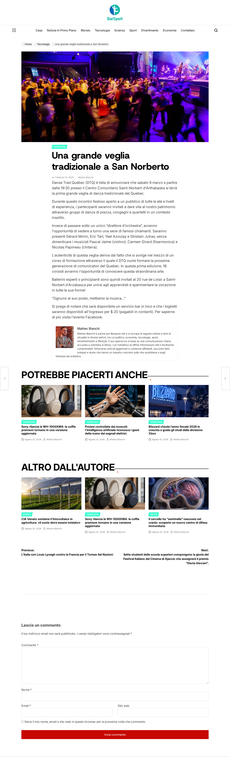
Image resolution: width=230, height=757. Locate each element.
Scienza (119, 30)
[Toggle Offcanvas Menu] (14, 30)
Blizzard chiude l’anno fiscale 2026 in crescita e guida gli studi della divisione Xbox (176, 430)
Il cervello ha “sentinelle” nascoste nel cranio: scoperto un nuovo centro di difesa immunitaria (178, 522)
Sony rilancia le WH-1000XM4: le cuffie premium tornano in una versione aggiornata (48, 430)
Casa (39, 30)
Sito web (123, 705)
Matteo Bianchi (85, 177)
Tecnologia (102, 30)
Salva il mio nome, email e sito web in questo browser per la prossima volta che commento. (85, 721)
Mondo (85, 30)
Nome (26, 690)
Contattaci (188, 30)
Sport (133, 30)
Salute (153, 514)
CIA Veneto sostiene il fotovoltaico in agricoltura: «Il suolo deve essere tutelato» (50, 520)
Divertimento (149, 30)
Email (26, 705)
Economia (169, 30)
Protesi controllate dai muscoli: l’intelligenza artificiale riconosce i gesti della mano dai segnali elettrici (112, 430)
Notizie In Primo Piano (61, 30)
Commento (29, 645)
